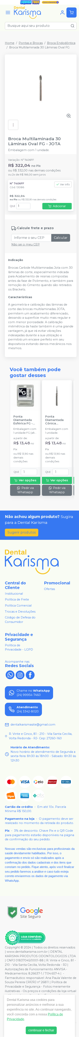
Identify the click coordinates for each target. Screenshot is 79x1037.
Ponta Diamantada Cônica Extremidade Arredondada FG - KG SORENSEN (55, 420)
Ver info (65, 184)
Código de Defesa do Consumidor (20, 620)
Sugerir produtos (21, 532)
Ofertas (49, 589)
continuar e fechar (41, 1030)
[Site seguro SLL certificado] (25, 912)
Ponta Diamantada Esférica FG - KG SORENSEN (23, 420)
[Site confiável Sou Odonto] (25, 937)
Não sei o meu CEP (25, 244)
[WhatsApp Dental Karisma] (10, 674)
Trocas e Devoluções (20, 611)
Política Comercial (18, 605)
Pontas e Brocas (31, 43)
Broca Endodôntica (61, 43)
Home (9, 43)
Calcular (60, 238)
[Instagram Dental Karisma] (20, 674)
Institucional (14, 593)
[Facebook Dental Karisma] (30, 674)
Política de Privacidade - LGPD (19, 647)
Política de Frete (17, 600)
